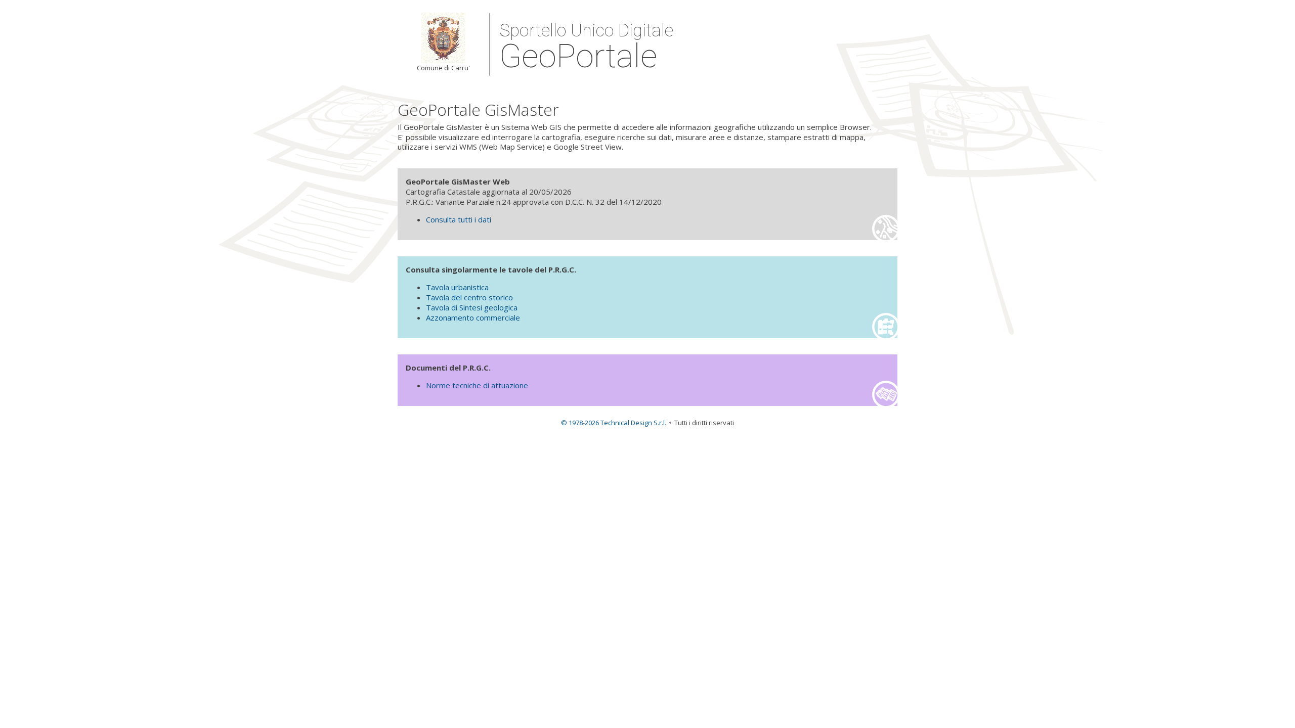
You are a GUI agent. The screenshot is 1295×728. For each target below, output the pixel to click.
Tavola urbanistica (457, 287)
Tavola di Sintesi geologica (471, 307)
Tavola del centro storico (469, 297)
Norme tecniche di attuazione (477, 385)
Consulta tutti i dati (458, 219)
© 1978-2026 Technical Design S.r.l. (613, 422)
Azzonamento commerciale (473, 317)
